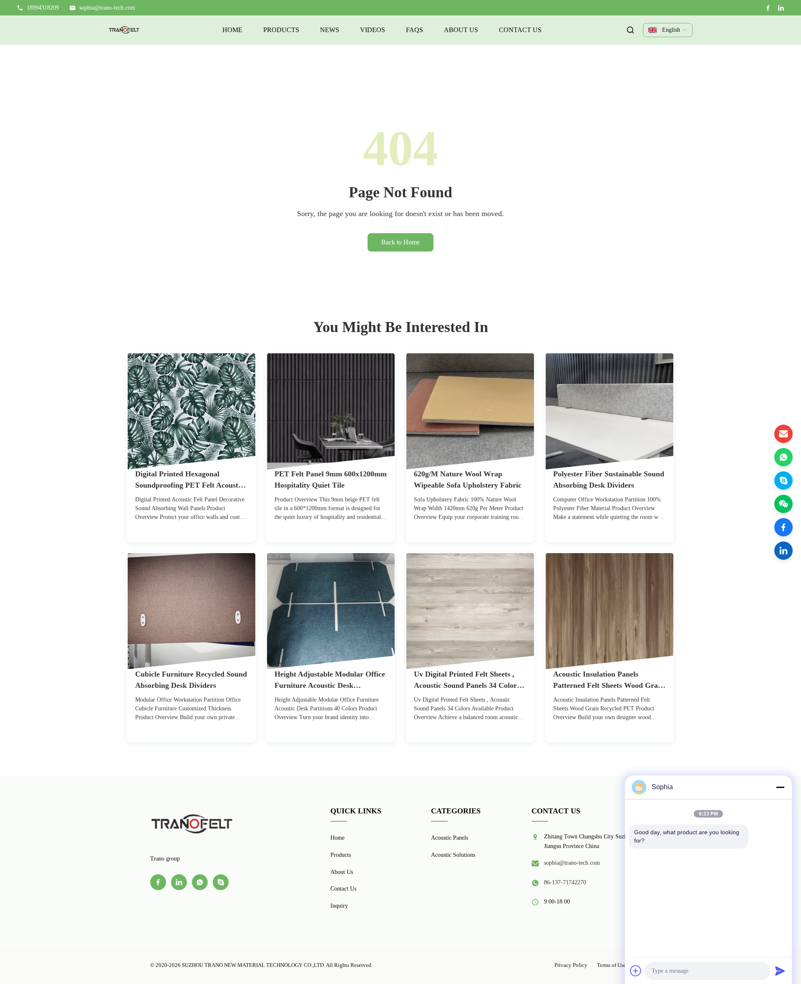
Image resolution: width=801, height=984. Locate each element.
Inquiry (339, 906)
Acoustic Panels (449, 838)
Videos (372, 29)
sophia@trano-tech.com (107, 8)
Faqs (414, 29)
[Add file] (636, 970)
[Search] (630, 30)
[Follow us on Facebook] (783, 527)
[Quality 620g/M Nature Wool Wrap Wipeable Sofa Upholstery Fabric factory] (470, 411)
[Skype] (783, 480)
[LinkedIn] (781, 8)
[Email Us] (783, 434)
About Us (461, 29)
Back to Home (400, 242)
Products (281, 29)
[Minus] (780, 787)
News (329, 29)
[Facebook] (768, 8)
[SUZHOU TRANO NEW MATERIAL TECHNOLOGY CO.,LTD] (124, 30)
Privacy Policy (570, 965)
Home (232, 29)
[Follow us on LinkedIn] (783, 550)
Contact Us (520, 29)
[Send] (780, 970)
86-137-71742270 (565, 882)
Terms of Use (611, 965)
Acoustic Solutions (453, 855)
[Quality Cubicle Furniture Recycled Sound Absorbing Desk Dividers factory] (191, 611)
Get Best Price (160, 540)
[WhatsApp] (783, 457)
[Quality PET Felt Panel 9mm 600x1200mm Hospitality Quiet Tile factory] (331, 411)
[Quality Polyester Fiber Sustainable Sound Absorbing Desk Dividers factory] (609, 411)
